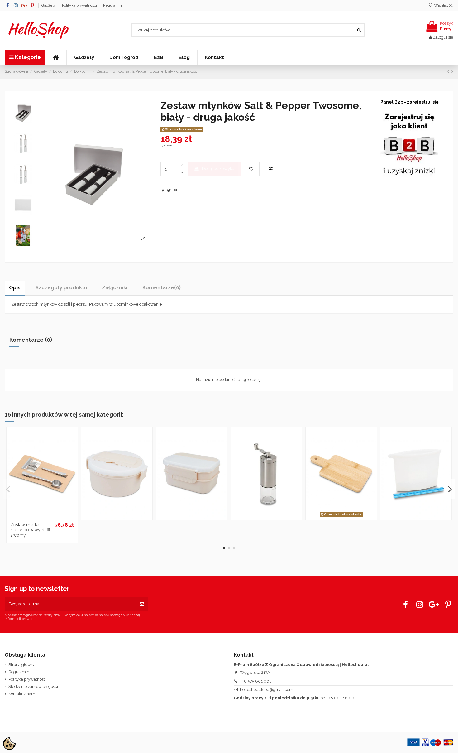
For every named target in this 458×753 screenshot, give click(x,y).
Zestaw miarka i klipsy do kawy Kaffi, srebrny (30, 530)
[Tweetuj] (169, 190)
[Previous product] (449, 71)
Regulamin (112, 5)
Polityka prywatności (80, 5)
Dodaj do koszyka (218, 168)
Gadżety (49, 5)
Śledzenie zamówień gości (33, 686)
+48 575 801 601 (255, 681)
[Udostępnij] (163, 190)
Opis (15, 288)
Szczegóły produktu (61, 288)
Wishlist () (443, 5)
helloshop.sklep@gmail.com (266, 689)
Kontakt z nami (22, 694)
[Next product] (452, 71)
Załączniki (114, 288)
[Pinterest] (175, 190)
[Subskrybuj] (142, 604)
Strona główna (22, 664)
